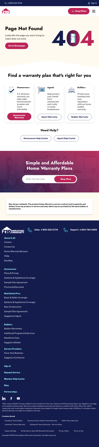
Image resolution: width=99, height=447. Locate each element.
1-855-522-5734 (15, 3)
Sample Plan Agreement (15, 282)
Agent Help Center (66, 138)
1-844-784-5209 (88, 230)
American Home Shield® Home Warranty (42, 421)
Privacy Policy (64, 431)
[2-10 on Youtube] (18, 398)
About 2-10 (9, 238)
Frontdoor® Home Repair (14, 421)
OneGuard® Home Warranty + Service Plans (46, 424)
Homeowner (10, 269)
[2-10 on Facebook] (11, 398)
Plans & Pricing (11, 273)
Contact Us (9, 247)
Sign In (94, 3)
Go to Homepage (16, 46)
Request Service (12, 372)
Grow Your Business (13, 353)
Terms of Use (78, 431)
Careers (8, 242)
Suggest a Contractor (14, 357)
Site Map (8, 260)
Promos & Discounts (14, 287)
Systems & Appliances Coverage (19, 278)
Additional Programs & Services (19, 333)
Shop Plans (80, 11)
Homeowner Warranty (19, 116)
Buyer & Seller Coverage (15, 297)
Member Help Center (14, 379)
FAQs (6, 256)
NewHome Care (11, 338)
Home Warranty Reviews (16, 251)
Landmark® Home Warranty (15, 424)
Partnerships (10, 392)
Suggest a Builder (12, 342)
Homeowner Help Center (36, 138)
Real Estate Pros (12, 293)
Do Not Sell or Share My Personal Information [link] (37, 431)
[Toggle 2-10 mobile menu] (93, 11)
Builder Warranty (79, 117)
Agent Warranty (49, 117)
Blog (6, 385)
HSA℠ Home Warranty (70, 421)
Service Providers (13, 349)
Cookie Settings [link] (10, 431)
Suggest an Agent (12, 316)
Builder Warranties (13, 328)
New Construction (12, 307)
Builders (8, 324)
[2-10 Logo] (6, 13)
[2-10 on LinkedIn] (3, 398)
